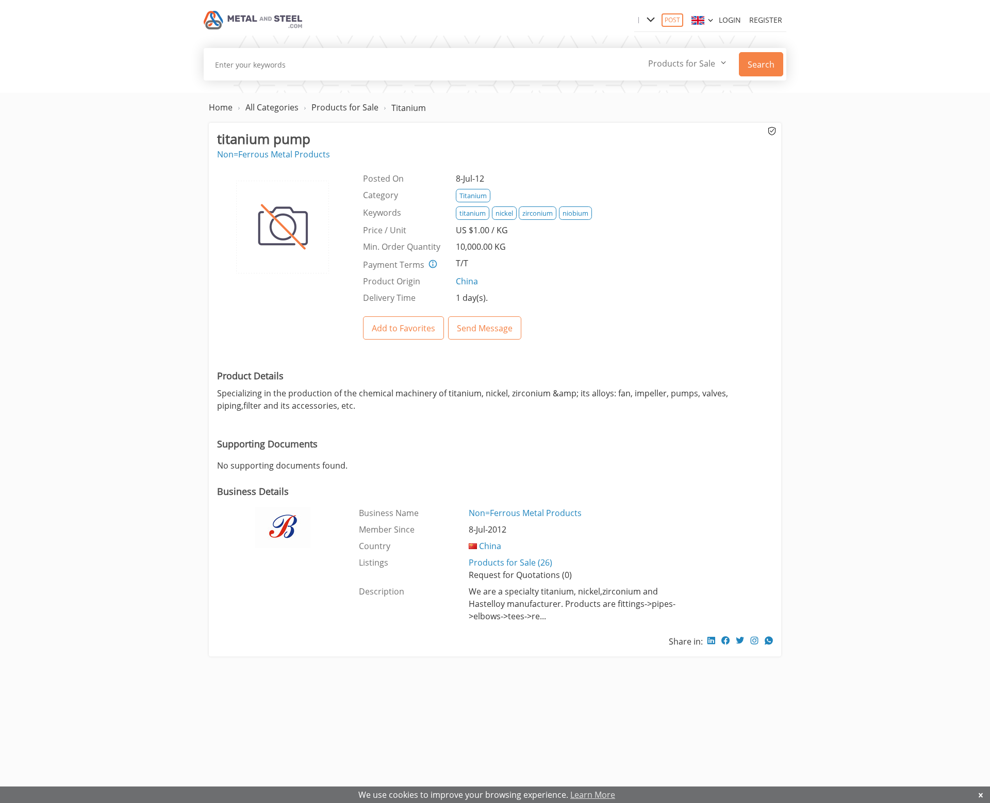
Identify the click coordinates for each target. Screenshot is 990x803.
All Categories (272, 107)
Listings (373, 562)
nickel (504, 213)
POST (672, 19)
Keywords (382, 212)
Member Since (387, 529)
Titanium (408, 108)
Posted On (383, 178)
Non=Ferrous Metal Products (273, 154)
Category (380, 195)
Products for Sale (344, 107)
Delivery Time (389, 297)
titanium (472, 213)
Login (730, 20)
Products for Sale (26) (510, 562)
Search (761, 64)
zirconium (537, 213)
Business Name (389, 513)
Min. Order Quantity (401, 246)
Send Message (485, 328)
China (467, 281)
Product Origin (391, 281)
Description (381, 591)
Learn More (592, 794)
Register (765, 20)
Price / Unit (384, 230)
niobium (575, 213)
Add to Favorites (403, 328)
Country (374, 546)
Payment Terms (393, 264)
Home (221, 107)
